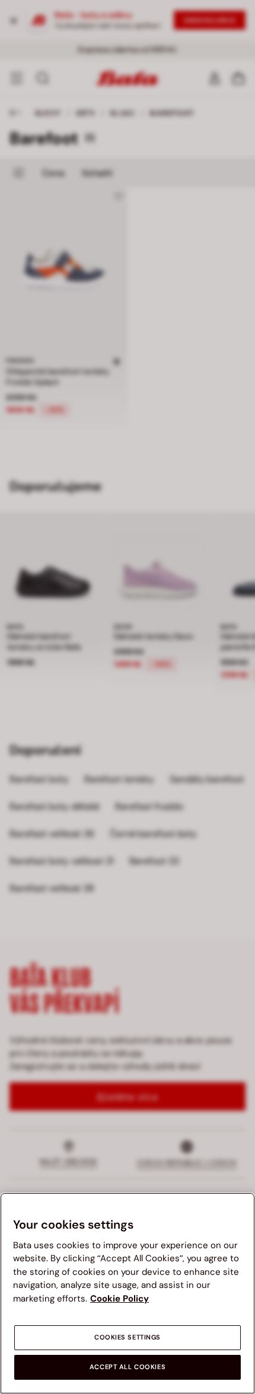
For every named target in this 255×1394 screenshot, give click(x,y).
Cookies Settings (127, 1337)
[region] (127, 1293)
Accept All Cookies (127, 1367)
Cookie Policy (119, 1299)
